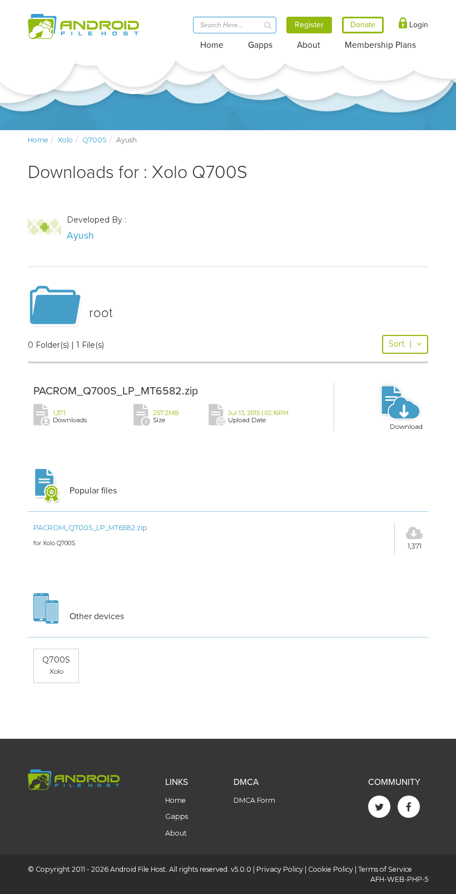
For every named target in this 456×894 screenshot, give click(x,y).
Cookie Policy (330, 869)
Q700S (94, 140)
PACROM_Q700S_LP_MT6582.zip (115, 391)
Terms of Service (385, 869)
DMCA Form (254, 800)
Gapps (260, 45)
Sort (400, 344)
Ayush (80, 235)
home (38, 140)
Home (212, 45)
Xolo (65, 140)
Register (309, 24)
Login (417, 24)
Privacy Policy (279, 869)
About (308, 45)
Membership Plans (380, 45)
